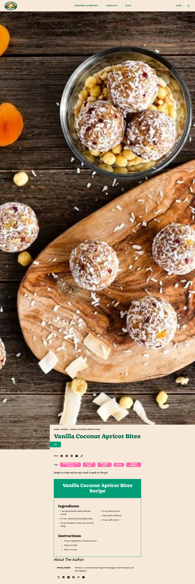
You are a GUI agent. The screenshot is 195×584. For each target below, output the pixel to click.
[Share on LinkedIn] (66, 455)
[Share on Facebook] (61, 455)
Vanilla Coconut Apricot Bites (85, 429)
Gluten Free (89, 465)
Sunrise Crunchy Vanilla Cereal (80, 519)
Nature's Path (104, 465)
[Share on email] (76, 455)
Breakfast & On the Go (70, 465)
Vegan (119, 465)
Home (56, 429)
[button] (188, 5)
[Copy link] (81, 455)
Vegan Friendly (133, 465)
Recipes (64, 429)
